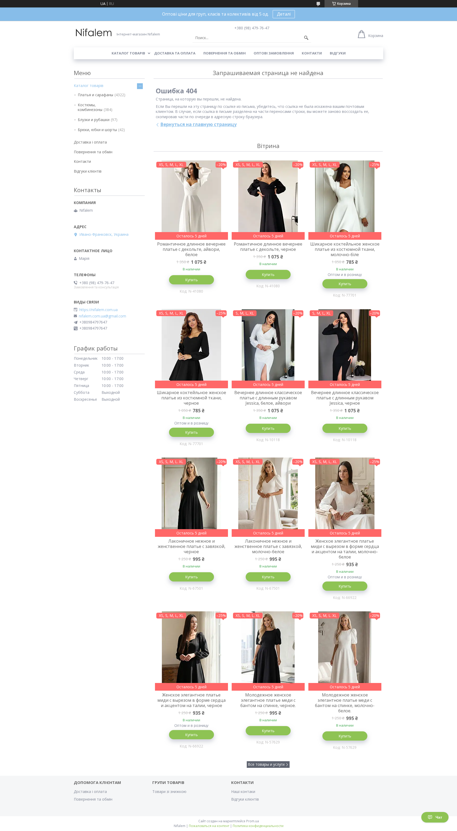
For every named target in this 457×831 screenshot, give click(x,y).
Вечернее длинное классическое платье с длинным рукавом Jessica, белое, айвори (268, 398)
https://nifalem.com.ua (98, 309)
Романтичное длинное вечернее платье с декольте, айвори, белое (191, 249)
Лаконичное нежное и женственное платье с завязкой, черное (191, 546)
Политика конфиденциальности (258, 826)
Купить (191, 279)
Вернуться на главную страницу (198, 124)
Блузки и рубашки (93, 119)
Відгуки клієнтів (88, 171)
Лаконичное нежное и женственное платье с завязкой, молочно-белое (268, 546)
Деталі (284, 14)
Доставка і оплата (90, 142)
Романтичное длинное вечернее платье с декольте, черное (268, 246)
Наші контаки (243, 791)
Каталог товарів (128, 53)
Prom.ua (252, 821)
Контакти (312, 53)
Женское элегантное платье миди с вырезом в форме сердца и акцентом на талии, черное (191, 700)
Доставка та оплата (174, 53)
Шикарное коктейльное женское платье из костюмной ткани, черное (191, 398)
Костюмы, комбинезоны (90, 107)
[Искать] (306, 37)
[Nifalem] (93, 33)
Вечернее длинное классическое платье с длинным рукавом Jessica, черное (345, 398)
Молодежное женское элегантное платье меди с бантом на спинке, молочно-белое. (344, 702)
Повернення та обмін (224, 53)
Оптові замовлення (274, 53)
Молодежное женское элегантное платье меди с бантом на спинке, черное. (268, 700)
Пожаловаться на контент (209, 826)
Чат (439, 817)
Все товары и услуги (266, 764)
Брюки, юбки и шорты (97, 129)
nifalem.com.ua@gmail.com (102, 316)
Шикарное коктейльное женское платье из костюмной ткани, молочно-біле (345, 249)
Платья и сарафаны (95, 94)
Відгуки (338, 53)
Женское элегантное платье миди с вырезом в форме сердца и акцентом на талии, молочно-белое (345, 549)
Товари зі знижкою (169, 791)
